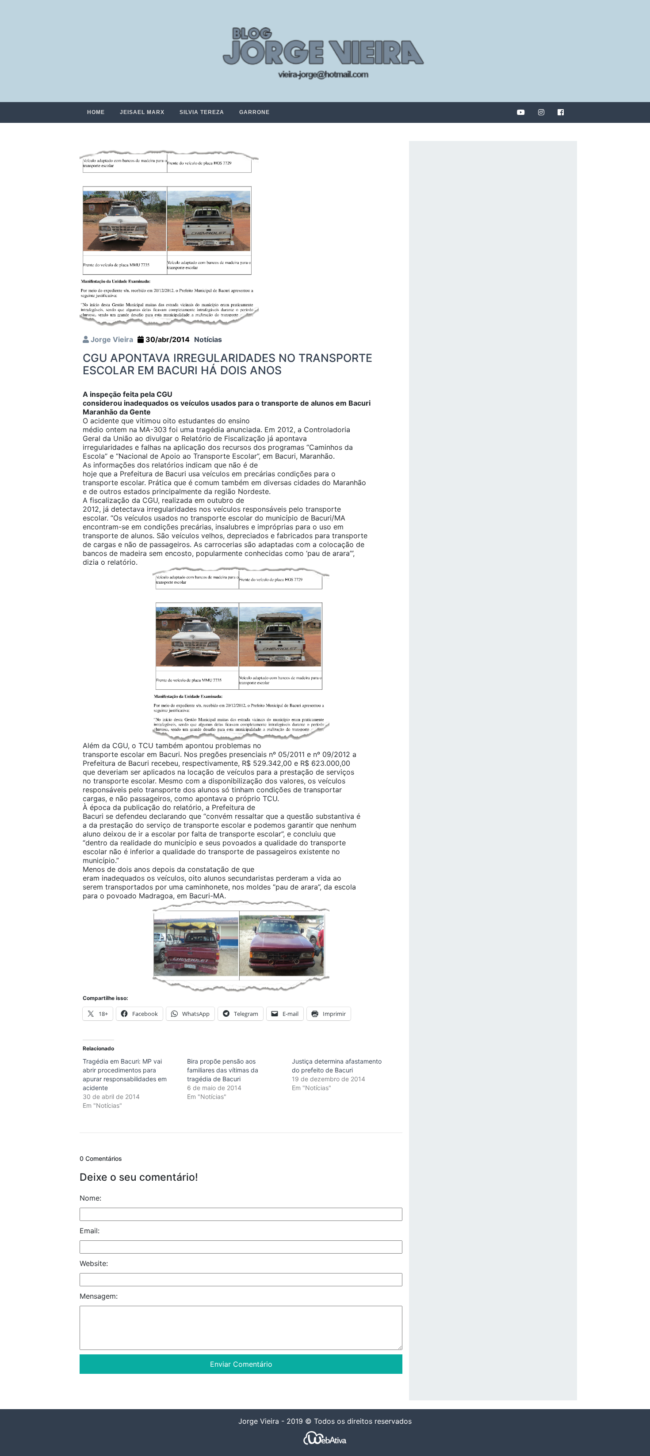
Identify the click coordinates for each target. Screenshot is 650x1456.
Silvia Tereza (202, 112)
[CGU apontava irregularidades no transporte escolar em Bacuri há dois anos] (169, 237)
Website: (94, 1263)
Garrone (254, 112)
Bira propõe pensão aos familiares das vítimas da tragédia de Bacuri (222, 1070)
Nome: (90, 1198)
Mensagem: (99, 1296)
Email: (89, 1230)
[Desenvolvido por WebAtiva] (325, 1437)
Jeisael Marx (142, 112)
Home (96, 112)
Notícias (208, 339)
